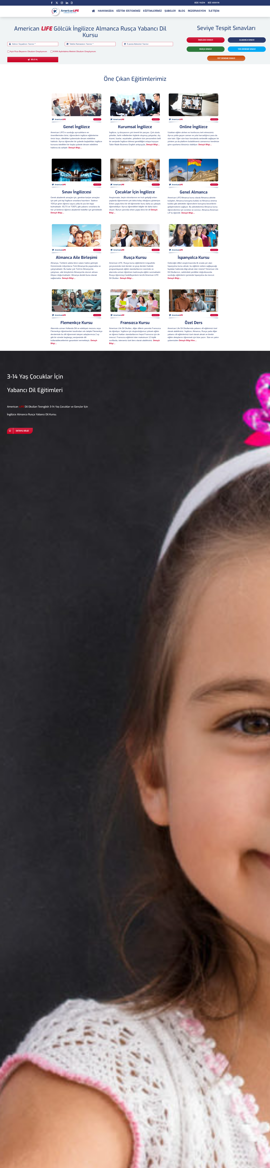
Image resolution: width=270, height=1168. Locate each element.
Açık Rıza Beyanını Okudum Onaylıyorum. (29, 51)
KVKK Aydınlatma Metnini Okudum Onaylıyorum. (74, 51)
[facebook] (52, 3)
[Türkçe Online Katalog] (72, 3)
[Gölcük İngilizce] (93, 11)
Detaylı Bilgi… (75, 147)
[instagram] (62, 3)
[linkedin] (67, 3)
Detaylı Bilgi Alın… (188, 340)
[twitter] (57, 3)
